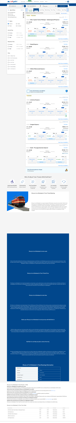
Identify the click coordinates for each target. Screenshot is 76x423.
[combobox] (16, 6)
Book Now (32, 33)
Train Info (41, 1)
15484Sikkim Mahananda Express (12, 413)
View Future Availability (63, 38)
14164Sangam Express (11, 417)
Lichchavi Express (33, 100)
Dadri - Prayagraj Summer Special (37, 147)
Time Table (65, 19)
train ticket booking (49, 399)
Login (66, 1)
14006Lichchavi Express (11, 415)
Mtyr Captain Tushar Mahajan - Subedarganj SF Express (42, 19)
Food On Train (36, 1)
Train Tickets (23, 1)
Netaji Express (32, 44)
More (46, 1)
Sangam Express (32, 124)
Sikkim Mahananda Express (35, 69)
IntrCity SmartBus (30, 1)
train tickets (34, 393)
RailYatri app (53, 390)
